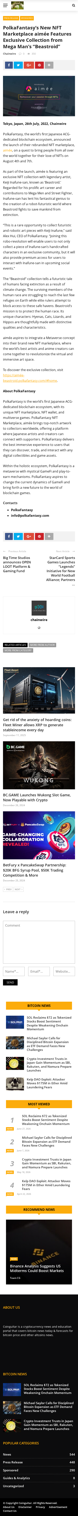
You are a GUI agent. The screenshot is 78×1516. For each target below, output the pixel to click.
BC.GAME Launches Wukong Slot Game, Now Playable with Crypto (37, 797)
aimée (7, 150)
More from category (18, 650)
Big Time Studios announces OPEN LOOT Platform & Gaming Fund (17, 564)
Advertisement (58, 1507)
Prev (9, 889)
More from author (42, 645)
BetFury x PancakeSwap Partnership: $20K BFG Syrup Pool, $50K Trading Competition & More (34, 870)
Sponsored (27, 18)
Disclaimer (25, 1507)
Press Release (11, 18)
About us (8, 1507)
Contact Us (9, 1511)
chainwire (9, 53)
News (10, 1128)
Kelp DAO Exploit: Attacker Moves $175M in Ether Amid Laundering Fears (47, 1083)
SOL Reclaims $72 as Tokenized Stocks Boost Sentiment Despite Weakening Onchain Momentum (49, 1023)
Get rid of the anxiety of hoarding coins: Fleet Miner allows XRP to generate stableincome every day (37, 724)
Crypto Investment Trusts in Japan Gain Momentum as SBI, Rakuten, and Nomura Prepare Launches (49, 1065)
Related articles (15, 645)
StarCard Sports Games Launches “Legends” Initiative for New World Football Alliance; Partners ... (60, 571)
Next (17, 889)
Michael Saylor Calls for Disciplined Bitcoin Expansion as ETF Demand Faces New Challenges (48, 1044)
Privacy (40, 1507)
